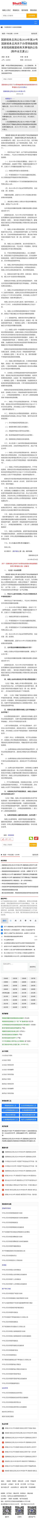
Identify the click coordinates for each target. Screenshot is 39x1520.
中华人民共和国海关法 (9, 1255)
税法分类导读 (10, 1115)
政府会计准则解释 (8, 1088)
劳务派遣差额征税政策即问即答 (13, 936)
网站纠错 (30, 1493)
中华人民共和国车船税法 (10, 1341)
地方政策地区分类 (28, 1115)
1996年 (24, 978)
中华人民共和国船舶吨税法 (10, 1383)
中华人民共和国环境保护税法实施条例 (14, 1378)
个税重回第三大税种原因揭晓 (13, 27)
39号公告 (20, 579)
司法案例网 (32, 1487)
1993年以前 (5, 993)
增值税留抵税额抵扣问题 (10, 890)
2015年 (24, 996)
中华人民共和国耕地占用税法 (11, 1364)
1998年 (6, 982)
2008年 (24, 989)
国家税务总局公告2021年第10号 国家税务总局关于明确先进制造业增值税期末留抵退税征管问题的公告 (19, 124)
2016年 (33, 996)
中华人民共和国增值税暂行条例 (12, 1213)
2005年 (33, 985)
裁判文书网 (23, 1487)
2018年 (15, 1000)
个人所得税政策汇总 (10, 1110)
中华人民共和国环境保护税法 (11, 1374)
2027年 (24, 1007)
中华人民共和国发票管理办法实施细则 (14, 1407)
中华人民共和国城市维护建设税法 (13, 1307)
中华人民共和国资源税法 (10, 1322)
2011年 (24, 993)
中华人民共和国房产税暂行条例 (12, 1293)
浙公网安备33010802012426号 (10, 1504)
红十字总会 (31, 1484)
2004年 (24, 985)
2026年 (15, 1007)
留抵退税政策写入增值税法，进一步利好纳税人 (17, 880)
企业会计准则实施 (8, 1074)
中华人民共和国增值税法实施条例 (13, 1227)
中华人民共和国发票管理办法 (11, 1402)
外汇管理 (23, 1484)
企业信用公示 (15, 1487)
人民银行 (10, 1484)
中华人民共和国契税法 (9, 1355)
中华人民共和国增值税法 (10, 1222)
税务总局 (20, 1481)
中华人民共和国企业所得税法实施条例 (14, 1274)
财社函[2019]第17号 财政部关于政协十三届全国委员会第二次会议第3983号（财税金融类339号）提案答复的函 (19, 1133)
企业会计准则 (6, 1060)
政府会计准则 (6, 1079)
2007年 (15, 989)
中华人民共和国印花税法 (10, 1312)
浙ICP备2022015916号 (27, 1504)
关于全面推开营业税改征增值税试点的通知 (16, 1232)
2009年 (33, 989)
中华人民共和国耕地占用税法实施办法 (14, 1369)
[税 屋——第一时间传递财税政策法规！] (19, 5)
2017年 (6, 1000)
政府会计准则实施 (8, 1093)
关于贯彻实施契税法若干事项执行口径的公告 (16, 1359)
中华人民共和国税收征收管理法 (21, 536)
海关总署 (3, 1484)
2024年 (33, 1003)
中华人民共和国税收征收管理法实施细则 (15, 1397)
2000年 (24, 982)
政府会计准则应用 (8, 1084)
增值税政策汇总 (10, 1105)
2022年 (15, 1003)
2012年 (33, 993)
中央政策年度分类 (28, 1110)
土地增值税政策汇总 (10, 1119)
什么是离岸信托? (9, 940)
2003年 (15, 985)
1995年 (15, 978)
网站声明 (16, 1493)
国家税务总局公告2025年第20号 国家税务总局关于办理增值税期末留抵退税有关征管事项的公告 (19, 103)
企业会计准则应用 (8, 1065)
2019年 (16, 33)
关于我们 (9, 1493)
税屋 (3, 33)
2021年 (6, 1003)
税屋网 (3, 1493)
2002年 (6, 985)
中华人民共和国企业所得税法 (11, 1270)
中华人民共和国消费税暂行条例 (12, 1236)
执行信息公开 (5, 1487)
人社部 (27, 1481)
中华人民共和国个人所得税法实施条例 (14, 1284)
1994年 (6, 978)
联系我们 (23, 1493)
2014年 (15, 996)
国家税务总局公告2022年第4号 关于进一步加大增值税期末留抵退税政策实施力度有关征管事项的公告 (19, 114)
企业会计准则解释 (8, 1069)
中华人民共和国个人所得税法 (11, 1279)
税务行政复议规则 (8, 1416)
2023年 (24, 1003)
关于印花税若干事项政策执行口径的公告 (15, 1317)
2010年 (15, 993)
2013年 (6, 996)
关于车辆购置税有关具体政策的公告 (13, 1251)
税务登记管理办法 (8, 1412)
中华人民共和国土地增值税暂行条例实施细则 (16, 1336)
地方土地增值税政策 (28, 1119)
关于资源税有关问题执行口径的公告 (13, 1326)
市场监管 (33, 1481)
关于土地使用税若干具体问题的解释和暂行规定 (17, 1303)
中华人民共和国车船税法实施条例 (13, 1345)
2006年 (6, 989)
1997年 (33, 978)
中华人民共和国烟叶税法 (10, 1350)
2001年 (33, 982)
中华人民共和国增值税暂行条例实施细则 (15, 1218)
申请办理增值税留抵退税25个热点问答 (14, 883)
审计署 (17, 1484)
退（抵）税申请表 (26, 551)
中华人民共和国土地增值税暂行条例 (13, 1331)
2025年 (6, 1007)
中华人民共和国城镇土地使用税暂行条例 (15, 1298)
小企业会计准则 (7, 1055)
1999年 (15, 982)
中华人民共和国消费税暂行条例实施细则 (15, 1241)
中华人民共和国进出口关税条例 (12, 1260)
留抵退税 (11, 835)
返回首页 (34, 33)
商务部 (14, 1481)
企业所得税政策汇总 (28, 1105)
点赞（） (8, 839)
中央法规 (9, 33)
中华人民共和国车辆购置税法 (11, 1246)
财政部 (9, 1481)
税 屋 (7, 57)
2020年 (33, 1000)
